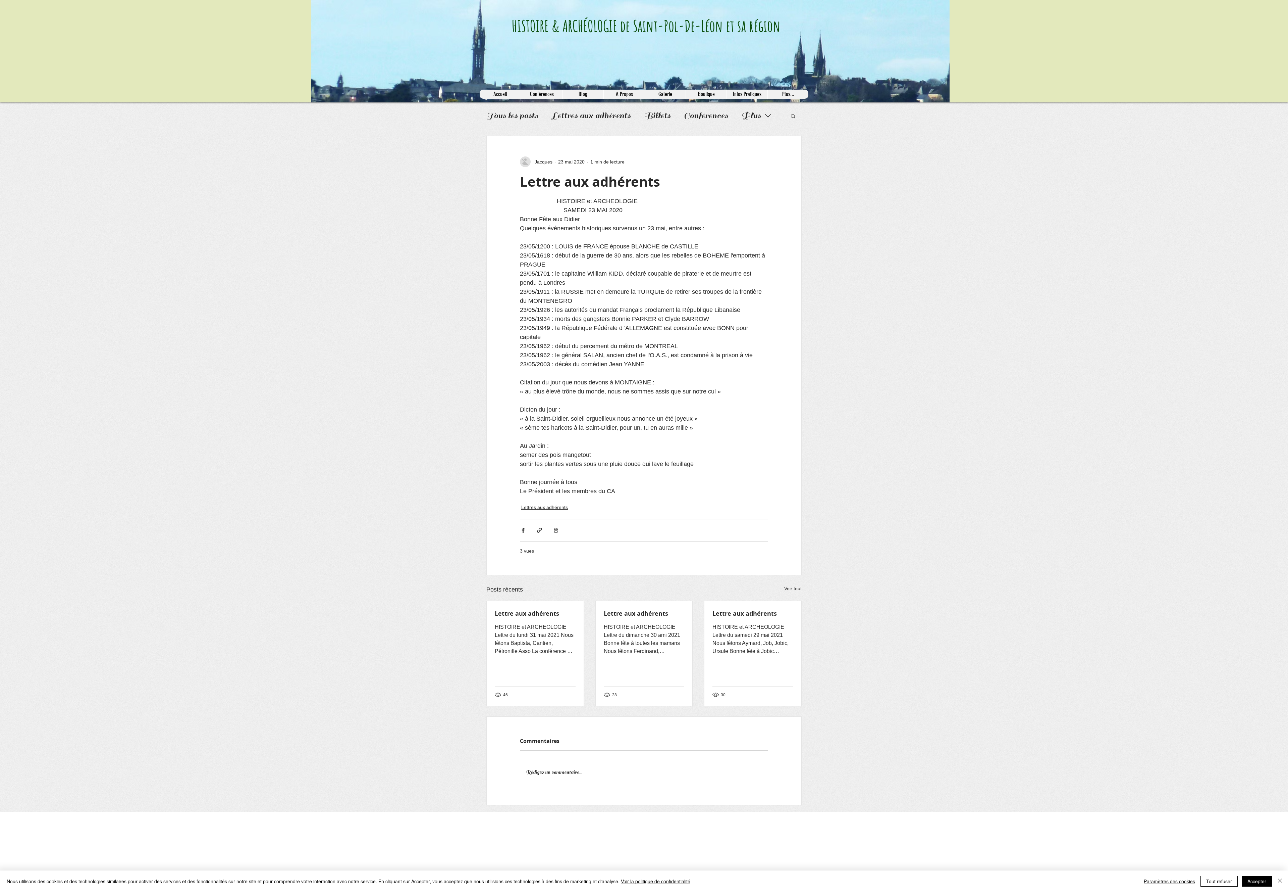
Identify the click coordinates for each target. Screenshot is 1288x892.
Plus (751, 115)
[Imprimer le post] (556, 530)
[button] (793, 116)
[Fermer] (1280, 881)
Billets (657, 115)
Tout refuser (1219, 881)
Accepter (1256, 881)
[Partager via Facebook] (523, 530)
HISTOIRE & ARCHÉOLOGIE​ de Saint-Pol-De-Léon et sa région (646, 26)
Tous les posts (512, 115)
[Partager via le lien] (539, 530)
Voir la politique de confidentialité (655, 881)
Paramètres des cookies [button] (1169, 881)
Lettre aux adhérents (527, 613)
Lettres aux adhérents (591, 115)
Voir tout (793, 588)
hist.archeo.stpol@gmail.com (506, 820)
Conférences (706, 115)
